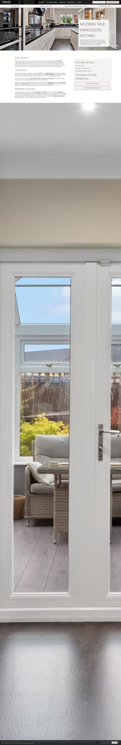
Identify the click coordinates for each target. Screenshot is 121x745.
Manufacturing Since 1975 (45, 6)
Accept (114, 742)
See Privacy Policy (29, 743)
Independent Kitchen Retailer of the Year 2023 (75, 6)
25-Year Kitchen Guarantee (105, 6)
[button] (99, 2)
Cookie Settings (106, 742)
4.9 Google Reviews (15, 6)
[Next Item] (118, 435)
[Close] (119, 742)
